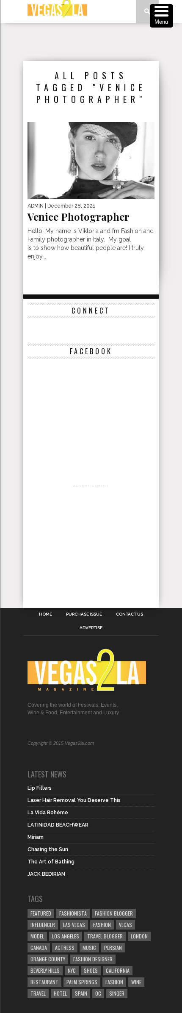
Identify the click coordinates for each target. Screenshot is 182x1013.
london (139, 936)
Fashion (102, 924)
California (118, 970)
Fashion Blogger (114, 913)
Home (45, 614)
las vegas (74, 924)
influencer (42, 924)
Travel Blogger (105, 936)
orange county (47, 959)
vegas (125, 924)
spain (81, 993)
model (37, 936)
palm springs (81, 981)
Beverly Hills (45, 970)
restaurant (44, 981)
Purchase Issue (84, 614)
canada (38, 947)
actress (64, 947)
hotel (60, 993)
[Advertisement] (102, 42)
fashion (114, 981)
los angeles (65, 936)
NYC (72, 970)
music (89, 947)
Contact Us (129, 614)
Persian (113, 947)
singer (116, 993)
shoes (91, 970)
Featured (40, 913)
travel (38, 993)
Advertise (91, 628)
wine (136, 981)
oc (98, 993)
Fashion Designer (93, 959)
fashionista (73, 913)
